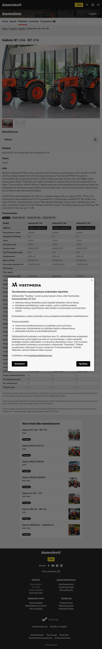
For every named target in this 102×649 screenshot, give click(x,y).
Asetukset (19, 364)
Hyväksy (83, 364)
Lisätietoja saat (32, 355)
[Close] (92, 280)
